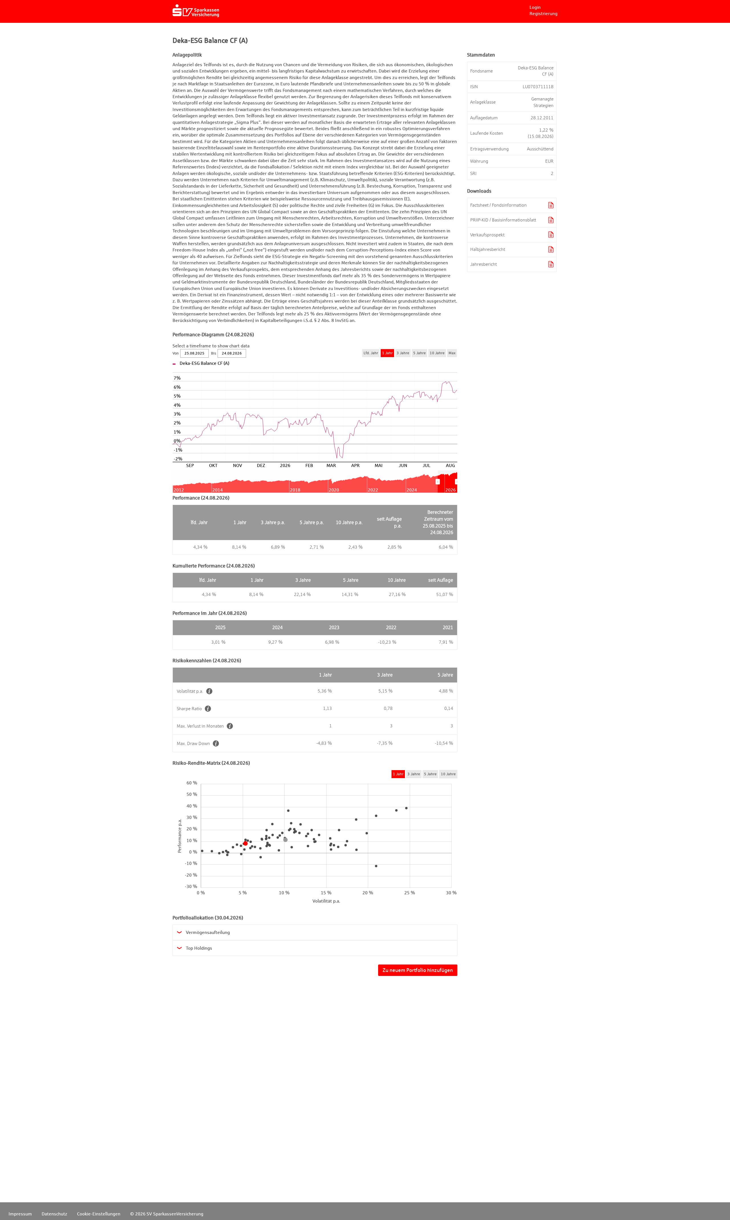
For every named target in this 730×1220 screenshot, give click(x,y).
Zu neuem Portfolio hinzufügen (418, 970)
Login (535, 7)
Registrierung (543, 13)
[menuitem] (447, 481)
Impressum (20, 1214)
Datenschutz (54, 1214)
